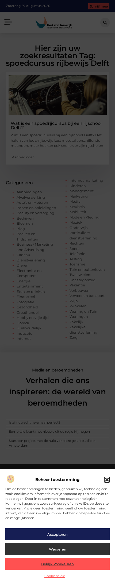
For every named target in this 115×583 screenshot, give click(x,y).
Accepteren (57, 534)
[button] (107, 479)
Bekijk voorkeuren (57, 564)
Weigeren (57, 549)
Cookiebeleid (54, 576)
